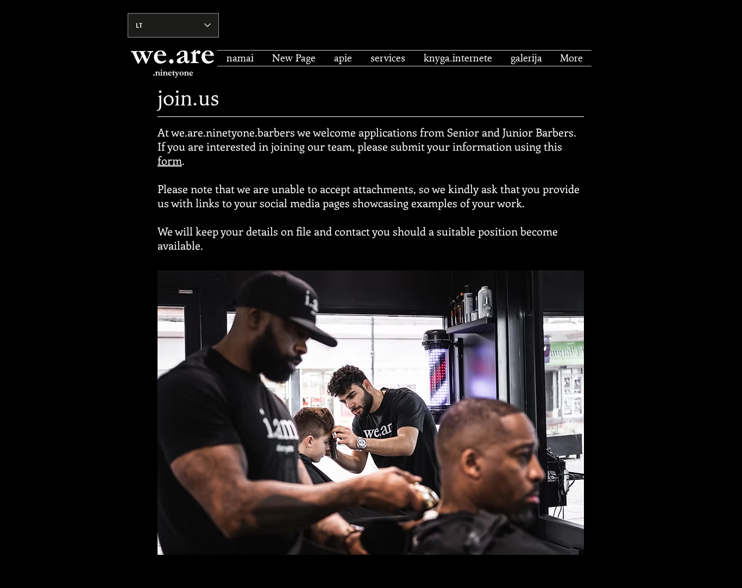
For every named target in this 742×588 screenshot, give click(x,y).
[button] (387, 58)
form (170, 160)
